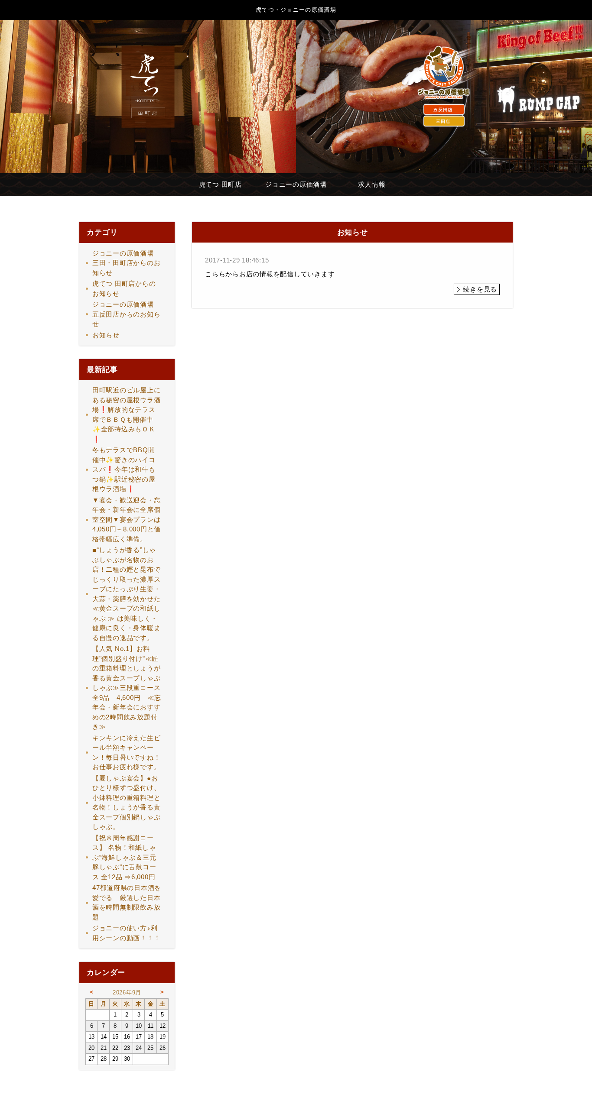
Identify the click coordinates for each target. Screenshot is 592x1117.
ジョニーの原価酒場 (296, 184)
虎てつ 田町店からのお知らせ (124, 288)
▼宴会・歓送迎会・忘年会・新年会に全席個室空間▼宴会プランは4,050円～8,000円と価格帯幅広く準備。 (126, 519)
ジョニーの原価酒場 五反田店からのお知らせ (126, 314)
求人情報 (371, 184)
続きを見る (480, 289)
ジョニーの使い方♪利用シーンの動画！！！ (126, 933)
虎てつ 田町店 (220, 184)
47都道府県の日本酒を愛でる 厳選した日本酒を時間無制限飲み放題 (126, 902)
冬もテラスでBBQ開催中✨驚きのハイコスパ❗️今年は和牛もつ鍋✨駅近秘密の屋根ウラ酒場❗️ (124, 469)
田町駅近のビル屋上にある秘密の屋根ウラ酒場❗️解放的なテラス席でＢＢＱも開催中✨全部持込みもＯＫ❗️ (126, 414)
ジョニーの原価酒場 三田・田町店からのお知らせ (126, 262)
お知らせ (106, 335)
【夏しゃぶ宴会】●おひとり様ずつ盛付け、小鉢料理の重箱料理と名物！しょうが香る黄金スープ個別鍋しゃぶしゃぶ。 (126, 802)
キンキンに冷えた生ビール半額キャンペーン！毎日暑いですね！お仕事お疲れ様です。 (126, 752)
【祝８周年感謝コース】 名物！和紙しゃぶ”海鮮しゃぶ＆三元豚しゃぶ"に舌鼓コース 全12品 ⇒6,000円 (127, 857)
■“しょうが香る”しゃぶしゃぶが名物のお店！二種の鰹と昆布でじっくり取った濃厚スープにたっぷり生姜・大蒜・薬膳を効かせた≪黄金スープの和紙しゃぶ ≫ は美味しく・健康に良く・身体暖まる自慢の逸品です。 (126, 593)
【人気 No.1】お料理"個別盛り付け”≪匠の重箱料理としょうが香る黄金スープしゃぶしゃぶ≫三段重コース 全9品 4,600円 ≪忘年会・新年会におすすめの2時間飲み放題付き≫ (129, 687)
